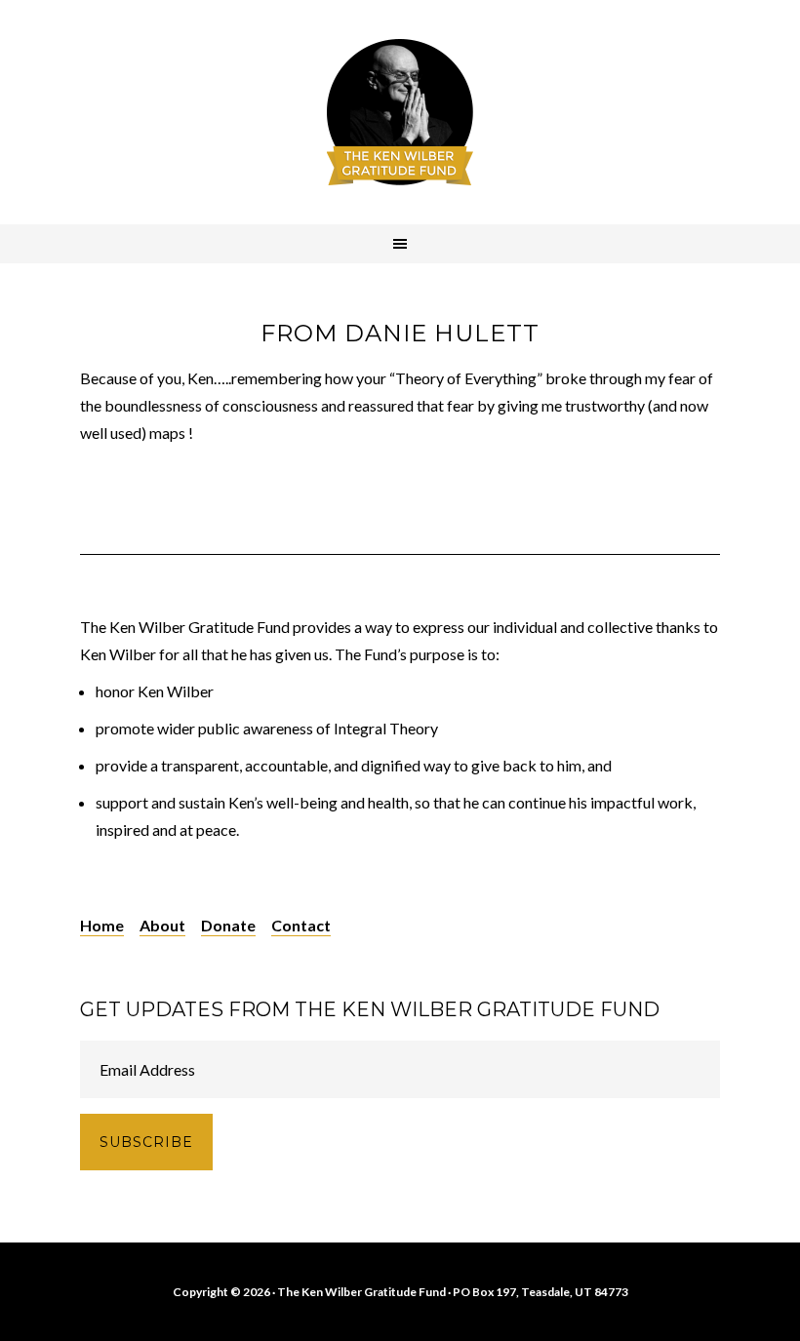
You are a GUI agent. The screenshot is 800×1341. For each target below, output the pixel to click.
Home (102, 925)
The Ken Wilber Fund (400, 112)
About (162, 925)
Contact (301, 925)
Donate (228, 925)
